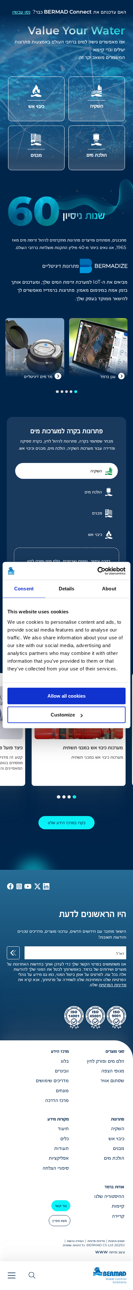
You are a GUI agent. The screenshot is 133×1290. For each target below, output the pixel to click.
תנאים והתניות (116, 1241)
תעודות (61, 1148)
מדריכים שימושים (52, 1080)
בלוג (65, 1061)
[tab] (66, 471)
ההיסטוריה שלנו (109, 1196)
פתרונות (117, 1119)
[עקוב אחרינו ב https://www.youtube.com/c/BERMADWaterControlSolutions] (27, 888)
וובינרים (62, 1070)
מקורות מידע (58, 1119)
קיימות (118, 1205)
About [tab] (109, 588)
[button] (75, 391)
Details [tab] (67, 588)
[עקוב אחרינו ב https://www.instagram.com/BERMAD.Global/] (18, 888)
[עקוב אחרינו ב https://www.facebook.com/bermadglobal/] (10, 888)
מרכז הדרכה (57, 1100)
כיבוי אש (116, 1138)
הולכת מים (114, 1157)
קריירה (118, 1216)
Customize (63, 714)
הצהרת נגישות (75, 1241)
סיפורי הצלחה (56, 1168)
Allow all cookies (66, 696)
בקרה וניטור (100, 561)
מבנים (118, 1148)
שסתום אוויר (112, 1080)
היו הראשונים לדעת (92, 913)
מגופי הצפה (112, 1070)
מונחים (62, 1090)
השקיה (117, 1128)
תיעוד (63, 1128)
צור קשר (61, 1205)
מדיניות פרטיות (96, 1241)
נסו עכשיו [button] (21, 12)
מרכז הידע (60, 1051)
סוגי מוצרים (115, 1051)
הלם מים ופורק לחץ (43, 561)
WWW (101, 1252)
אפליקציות (59, 1157)
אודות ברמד (114, 1186)
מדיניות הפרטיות (112, 984)
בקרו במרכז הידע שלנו (67, 822)
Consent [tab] (24, 588)
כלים (64, 1138)
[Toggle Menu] (11, 1275)
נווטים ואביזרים (75, 561)
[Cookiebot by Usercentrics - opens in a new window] (97, 571)
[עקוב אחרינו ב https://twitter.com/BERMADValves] (37, 888)
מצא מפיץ (59, 1220)
